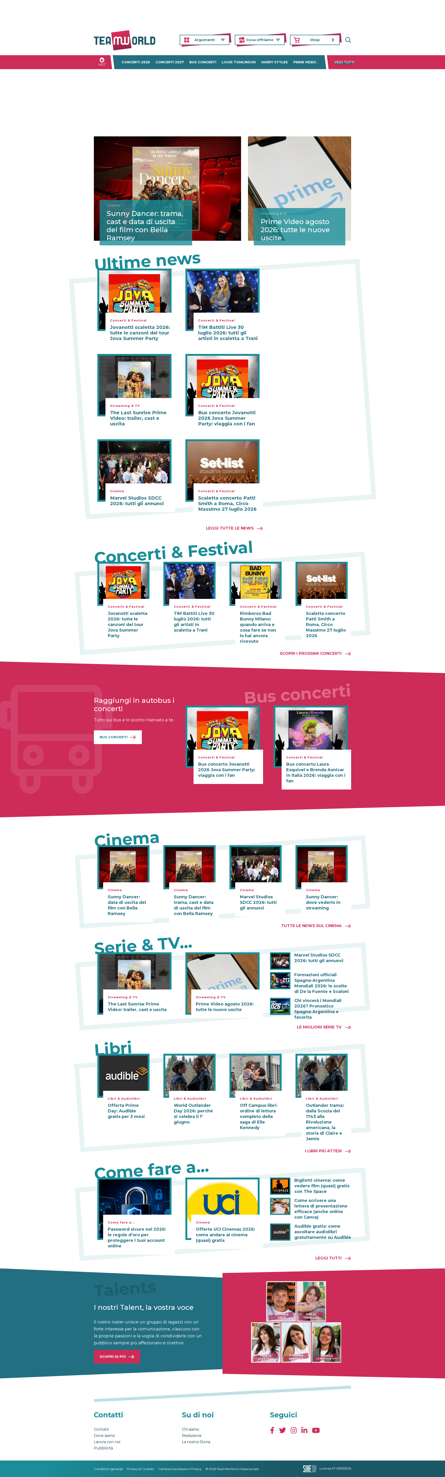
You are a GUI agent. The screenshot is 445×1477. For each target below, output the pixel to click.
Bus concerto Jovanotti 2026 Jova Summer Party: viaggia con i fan (227, 418)
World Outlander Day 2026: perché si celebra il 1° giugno (193, 1114)
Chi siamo (190, 1429)
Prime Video (304, 62)
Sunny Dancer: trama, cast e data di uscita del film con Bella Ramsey (145, 225)
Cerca (347, 40)
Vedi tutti (344, 62)
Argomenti (204, 40)
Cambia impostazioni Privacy (179, 1469)
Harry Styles (274, 62)
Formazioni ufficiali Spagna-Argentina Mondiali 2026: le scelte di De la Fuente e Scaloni (321, 983)
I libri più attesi (323, 1151)
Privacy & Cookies (140, 1469)
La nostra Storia (196, 1442)
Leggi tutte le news (230, 528)
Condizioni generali (108, 1469)
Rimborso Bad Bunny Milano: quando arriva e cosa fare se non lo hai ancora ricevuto (258, 627)
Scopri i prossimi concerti (311, 653)
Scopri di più (113, 1356)
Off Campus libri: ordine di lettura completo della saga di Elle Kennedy (258, 1116)
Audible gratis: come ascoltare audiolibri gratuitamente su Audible (322, 1232)
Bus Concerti (114, 737)
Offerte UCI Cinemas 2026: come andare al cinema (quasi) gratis (225, 1235)
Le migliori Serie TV (319, 1027)
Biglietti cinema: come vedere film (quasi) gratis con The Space (322, 1186)
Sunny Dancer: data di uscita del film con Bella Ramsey (127, 905)
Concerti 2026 (136, 62)
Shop (315, 40)
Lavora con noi (107, 1442)
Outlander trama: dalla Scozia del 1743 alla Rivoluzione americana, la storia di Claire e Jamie (325, 1122)
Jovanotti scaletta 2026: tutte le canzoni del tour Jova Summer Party (140, 332)
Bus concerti (202, 62)
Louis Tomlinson (239, 62)
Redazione (192, 1435)
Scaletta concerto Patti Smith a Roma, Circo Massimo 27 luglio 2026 (227, 503)
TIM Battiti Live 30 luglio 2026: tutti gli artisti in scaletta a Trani (228, 332)
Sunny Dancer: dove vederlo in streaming (323, 902)
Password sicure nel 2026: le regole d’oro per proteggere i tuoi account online (137, 1238)
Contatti (101, 1429)
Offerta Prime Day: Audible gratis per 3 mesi (126, 1111)
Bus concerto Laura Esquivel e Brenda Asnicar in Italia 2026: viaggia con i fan (316, 772)
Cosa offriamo (259, 40)
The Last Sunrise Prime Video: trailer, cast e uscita (138, 418)
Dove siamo (104, 1435)
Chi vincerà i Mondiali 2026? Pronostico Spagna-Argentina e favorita (318, 1009)
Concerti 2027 (170, 62)
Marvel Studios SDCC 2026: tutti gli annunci (137, 500)
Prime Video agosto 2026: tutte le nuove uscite (295, 229)
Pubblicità (103, 1448)
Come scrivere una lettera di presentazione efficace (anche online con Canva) (320, 1209)
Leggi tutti (328, 1258)
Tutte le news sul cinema (311, 925)
